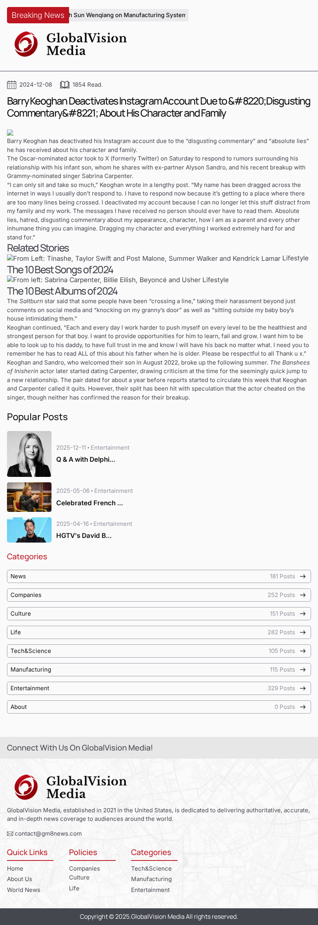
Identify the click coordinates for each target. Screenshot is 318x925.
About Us (19, 879)
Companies (84, 868)
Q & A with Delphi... (85, 459)
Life (74, 888)
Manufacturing (151, 879)
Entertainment (150, 890)
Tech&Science (151, 868)
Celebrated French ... (89, 503)
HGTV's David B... (84, 535)
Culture (79, 877)
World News (23, 890)
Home (15, 868)
